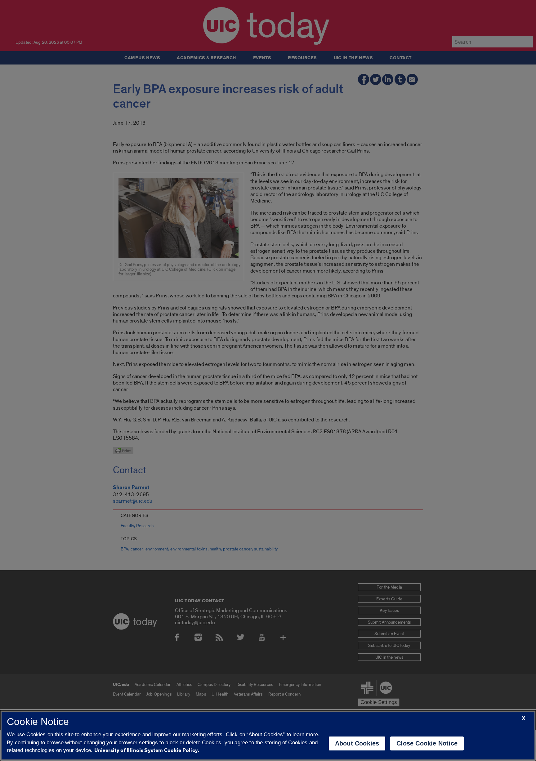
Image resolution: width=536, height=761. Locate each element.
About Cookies (357, 743)
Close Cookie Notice (427, 743)
